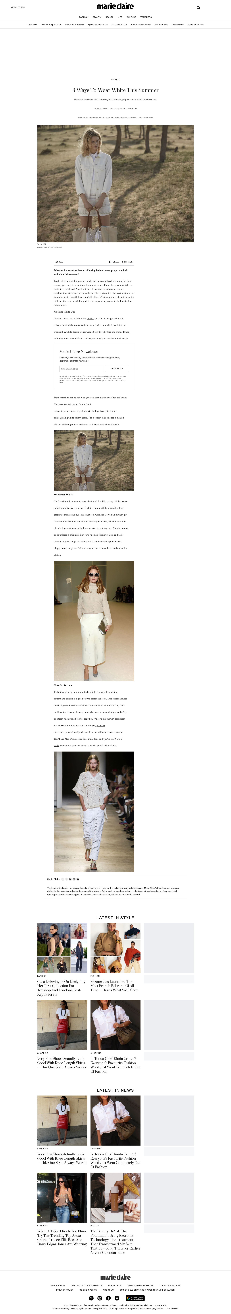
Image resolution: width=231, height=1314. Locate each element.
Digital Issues (178, 24)
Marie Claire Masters (74, 24)
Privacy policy (65, 1290)
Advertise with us (169, 1286)
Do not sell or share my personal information (147, 1290)
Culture (131, 17)
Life (120, 17)
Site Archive (58, 1286)
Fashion (83, 17)
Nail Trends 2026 (119, 24)
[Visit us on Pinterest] (117, 1298)
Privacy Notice (64, 378)
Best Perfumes (161, 24)
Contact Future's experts (86, 1286)
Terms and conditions (140, 1286)
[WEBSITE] (74, 879)
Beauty (97, 17)
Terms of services (89, 376)
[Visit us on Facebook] (108, 1298)
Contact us (115, 1286)
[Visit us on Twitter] (91, 1298)
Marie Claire (102, 109)
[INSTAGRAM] (70, 879)
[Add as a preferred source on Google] (152, 1298)
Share (61, 262)
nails (56, 745)
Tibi (120, 534)
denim (90, 318)
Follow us (115, 262)
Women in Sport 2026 (51, 24)
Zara (111, 534)
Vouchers (146, 17)
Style (115, 80)
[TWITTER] (66, 879)
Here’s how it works (146, 117)
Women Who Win (196, 24)
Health (109, 17)
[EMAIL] (77, 879)
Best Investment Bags (141, 24)
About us (108, 1290)
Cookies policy (88, 1290)
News (134, 109)
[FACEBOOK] (62, 879)
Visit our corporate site (155, 1305)
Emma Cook (85, 404)
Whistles (101, 725)
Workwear (59, 494)
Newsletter (129, 262)
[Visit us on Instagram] (99, 1298)
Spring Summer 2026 (98, 24)
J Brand (125, 331)
